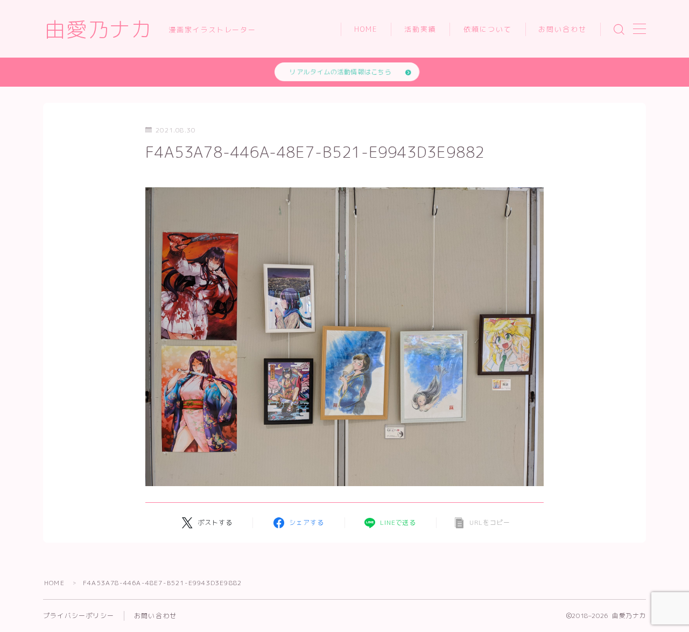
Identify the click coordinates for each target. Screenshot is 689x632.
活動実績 (420, 29)
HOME (366, 29)
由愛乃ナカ (98, 29)
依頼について (487, 29)
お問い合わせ (562, 29)
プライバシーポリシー (78, 615)
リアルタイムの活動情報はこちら (340, 71)
